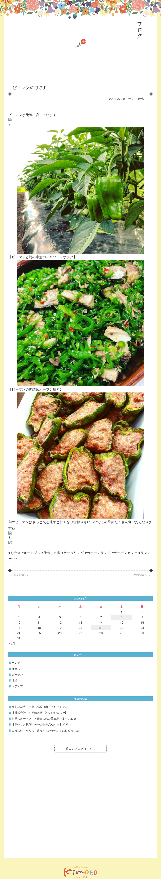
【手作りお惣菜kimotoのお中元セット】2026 (40, 724)
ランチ (133, 98)
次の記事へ (140, 575)
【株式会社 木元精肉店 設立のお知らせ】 (40, 713)
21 (101, 627)
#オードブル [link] (31, 552)
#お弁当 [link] (14, 552)
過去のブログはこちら (80, 748)
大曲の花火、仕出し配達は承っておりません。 (41, 707)
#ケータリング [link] (72, 552)
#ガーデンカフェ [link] (125, 552)
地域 (14, 680)
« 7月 (11, 643)
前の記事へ (21, 575)
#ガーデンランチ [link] (98, 552)
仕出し (142, 98)
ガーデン (17, 674)
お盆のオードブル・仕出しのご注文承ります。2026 (44, 718)
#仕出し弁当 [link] (51, 552)
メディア (17, 686)
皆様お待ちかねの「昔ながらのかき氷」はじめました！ (47, 730)
